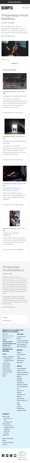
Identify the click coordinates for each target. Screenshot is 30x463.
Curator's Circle (8, 425)
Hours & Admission (8, 356)
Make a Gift (5, 416)
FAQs (18, 404)
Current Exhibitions (22, 340)
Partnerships (20, 408)
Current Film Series (22, 342)
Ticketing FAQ (8, 358)
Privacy (4, 444)
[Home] (8, 8)
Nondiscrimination (7, 442)
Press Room (20, 398)
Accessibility (6, 366)
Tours (18, 356)
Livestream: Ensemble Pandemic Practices (11, 189)
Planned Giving (8, 422)
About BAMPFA (21, 368)
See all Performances (9, 307)
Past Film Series (22, 346)
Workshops (20, 360)
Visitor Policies (6, 370)
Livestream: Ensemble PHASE (15, 96)
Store (4, 376)
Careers (19, 406)
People (19, 392)
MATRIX (19, 378)
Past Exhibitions (22, 344)
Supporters (5, 435)
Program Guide (21, 410)
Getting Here (6, 364)
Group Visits (6, 368)
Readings (19, 362)
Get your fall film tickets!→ (15, 2)
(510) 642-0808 (7, 341)
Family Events (21, 358)
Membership (6, 424)
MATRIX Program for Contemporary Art (22, 386)
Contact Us (5, 345)
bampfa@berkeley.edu (9, 343)
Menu (24, 8)
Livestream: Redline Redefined (11, 234)
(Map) (4, 339)
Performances (7, 320)
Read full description (8, 36)
